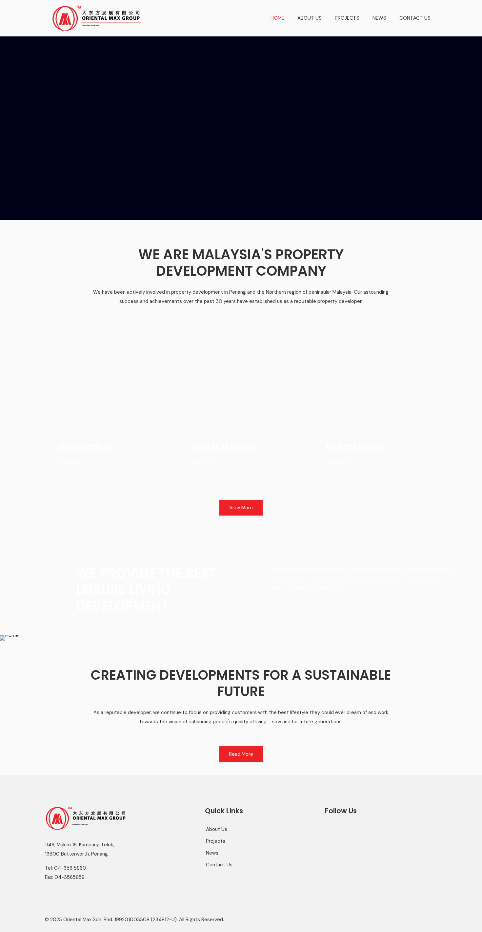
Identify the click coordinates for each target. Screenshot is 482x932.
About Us (216, 829)
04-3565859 (69, 877)
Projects (215, 841)
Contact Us (219, 864)
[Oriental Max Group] (96, 18)
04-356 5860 (70, 868)
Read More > (72, 463)
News (212, 853)
